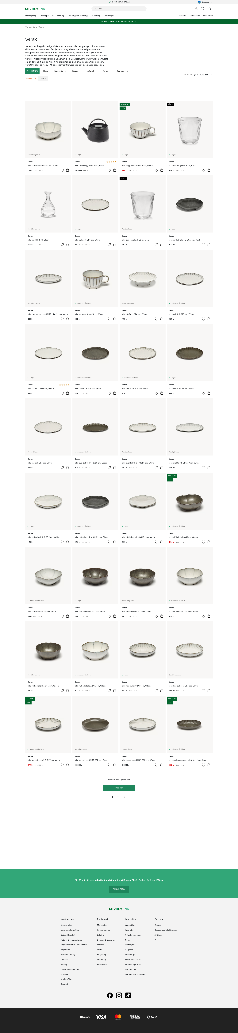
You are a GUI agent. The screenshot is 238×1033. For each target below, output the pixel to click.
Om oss (158, 925)
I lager (46, 71)
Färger (75, 71)
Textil (99, 950)
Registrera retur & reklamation (74, 945)
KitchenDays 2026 (133, 964)
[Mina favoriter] (202, 8)
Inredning (95, 15)
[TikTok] (128, 995)
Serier (105, 71)
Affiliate (158, 935)
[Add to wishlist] (62, 170)
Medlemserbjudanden (135, 974)
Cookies (64, 960)
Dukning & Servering (78, 15)
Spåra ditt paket (68, 935)
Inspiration (208, 16)
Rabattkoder (130, 969)
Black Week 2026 (132, 960)
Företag (64, 964)
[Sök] (95, 8)
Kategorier (59, 71)
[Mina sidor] (196, 8)
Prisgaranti (65, 974)
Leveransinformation (70, 930)
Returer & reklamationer (71, 940)
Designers (121, 71)
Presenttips (130, 955)
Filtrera (34, 71)
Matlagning (30, 15)
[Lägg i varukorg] (67, 170)
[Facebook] (109, 995)
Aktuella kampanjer (133, 935)
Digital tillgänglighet (70, 969)
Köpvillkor (65, 950)
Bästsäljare (130, 945)
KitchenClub (66, 979)
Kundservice (66, 925)
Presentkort (102, 964)
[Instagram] (119, 995)
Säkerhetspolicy (68, 955)
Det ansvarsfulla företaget (166, 930)
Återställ (29, 79)
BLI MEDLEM (119, 889)
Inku (42, 79)
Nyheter (182, 16)
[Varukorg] (209, 8)
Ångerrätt (65, 984)
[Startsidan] (35, 9)
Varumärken (194, 16)
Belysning (101, 955)
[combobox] (205, 2)
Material (90, 71)
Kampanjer (109, 15)
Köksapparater (47, 15)
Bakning (60, 15)
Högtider (129, 950)
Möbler (100, 945)
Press (157, 940)
